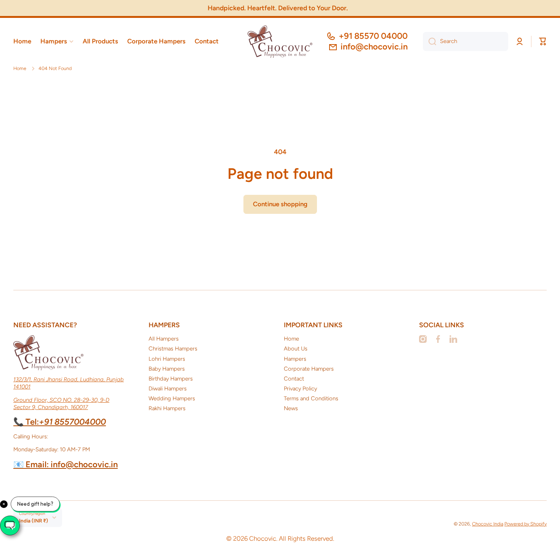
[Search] (429, 41)
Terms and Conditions (311, 398)
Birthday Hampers (171, 378)
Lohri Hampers (167, 358)
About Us (295, 348)
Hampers (295, 358)
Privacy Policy (300, 388)
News (291, 408)
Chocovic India (487, 524)
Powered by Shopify (525, 524)
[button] (543, 41)
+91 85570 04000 (373, 36)
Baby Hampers (167, 368)
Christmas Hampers (173, 348)
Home (19, 68)
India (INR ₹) (33, 521)
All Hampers (164, 338)
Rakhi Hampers (167, 408)
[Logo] (280, 41)
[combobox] (465, 41)
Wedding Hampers (172, 398)
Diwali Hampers (168, 388)
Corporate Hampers (309, 368)
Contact (294, 378)
